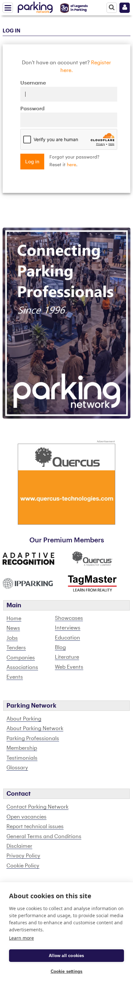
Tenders (16, 647)
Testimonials (21, 758)
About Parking (23, 718)
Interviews (67, 627)
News (13, 628)
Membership (21, 748)
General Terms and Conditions (43, 836)
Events (14, 677)
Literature (67, 657)
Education (67, 637)
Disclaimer (19, 846)
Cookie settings (67, 971)
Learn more (21, 938)
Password (32, 108)
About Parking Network (34, 728)
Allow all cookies (66, 955)
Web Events (69, 667)
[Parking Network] (35, 6)
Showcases (69, 618)
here (71, 165)
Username (33, 83)
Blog (60, 647)
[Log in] (124, 8)
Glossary (17, 767)
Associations (22, 667)
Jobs (12, 638)
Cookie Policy (22, 865)
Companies (20, 657)
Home (13, 618)
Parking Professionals (32, 738)
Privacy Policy (23, 855)
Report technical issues (35, 826)
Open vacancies (26, 816)
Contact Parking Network (37, 807)
